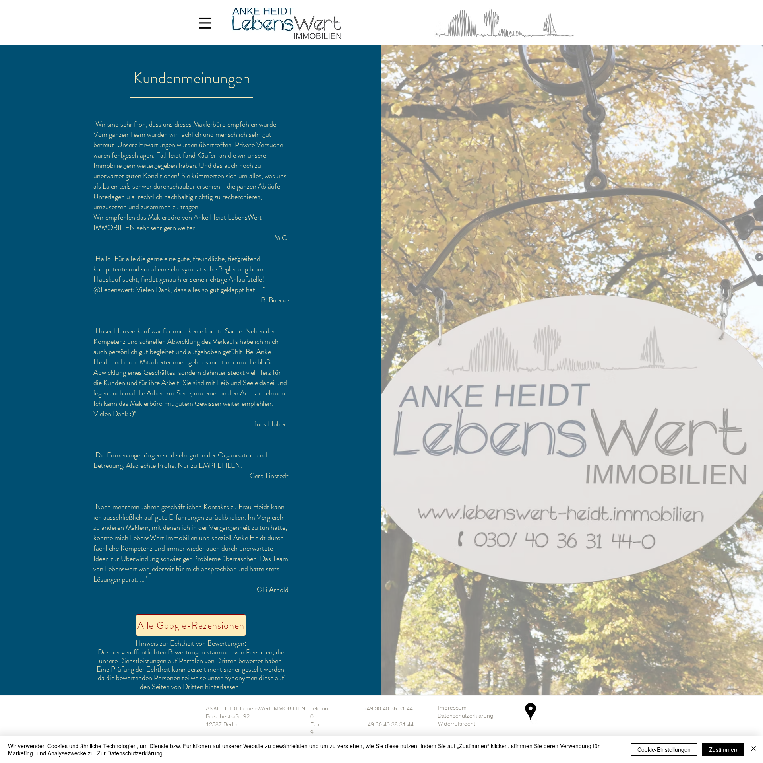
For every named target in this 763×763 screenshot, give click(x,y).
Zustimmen (723, 749)
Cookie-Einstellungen (664, 749)
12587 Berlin (222, 724)
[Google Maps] (530, 711)
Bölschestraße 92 (228, 716)
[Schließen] (753, 749)
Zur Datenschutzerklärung (130, 753)
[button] (204, 23)
